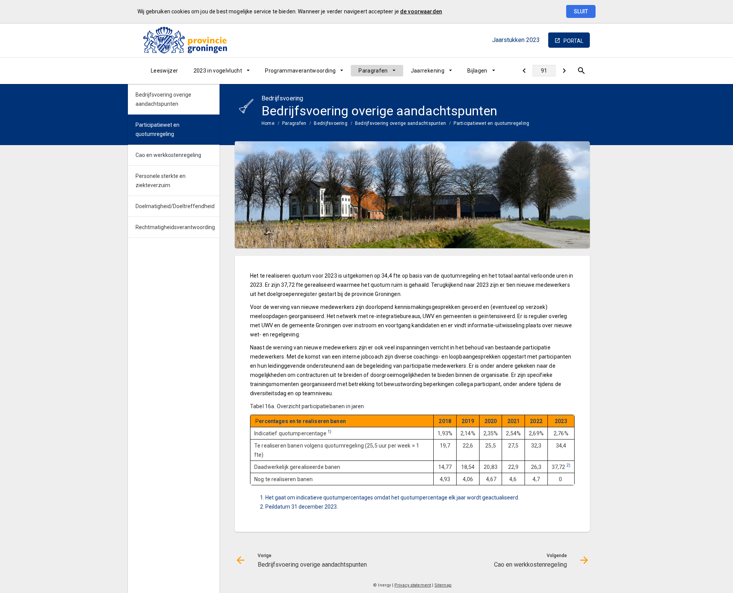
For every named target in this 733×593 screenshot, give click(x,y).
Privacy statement (412, 585)
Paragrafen (373, 71)
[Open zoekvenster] (581, 70)
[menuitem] (164, 70)
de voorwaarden (421, 11)
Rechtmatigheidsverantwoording (175, 227)
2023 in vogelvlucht (218, 71)
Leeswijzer (164, 71)
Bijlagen (477, 71)
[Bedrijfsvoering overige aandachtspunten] (524, 70)
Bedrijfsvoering (330, 123)
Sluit (581, 11)
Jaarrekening (427, 71)
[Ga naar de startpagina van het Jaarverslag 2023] (185, 40)
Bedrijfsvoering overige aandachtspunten (400, 123)
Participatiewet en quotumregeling (491, 123)
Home (268, 123)
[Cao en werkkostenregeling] (564, 70)
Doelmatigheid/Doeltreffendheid (175, 206)
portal (573, 41)
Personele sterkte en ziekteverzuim (161, 180)
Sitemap (443, 585)
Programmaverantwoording (300, 71)
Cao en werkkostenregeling (168, 155)
